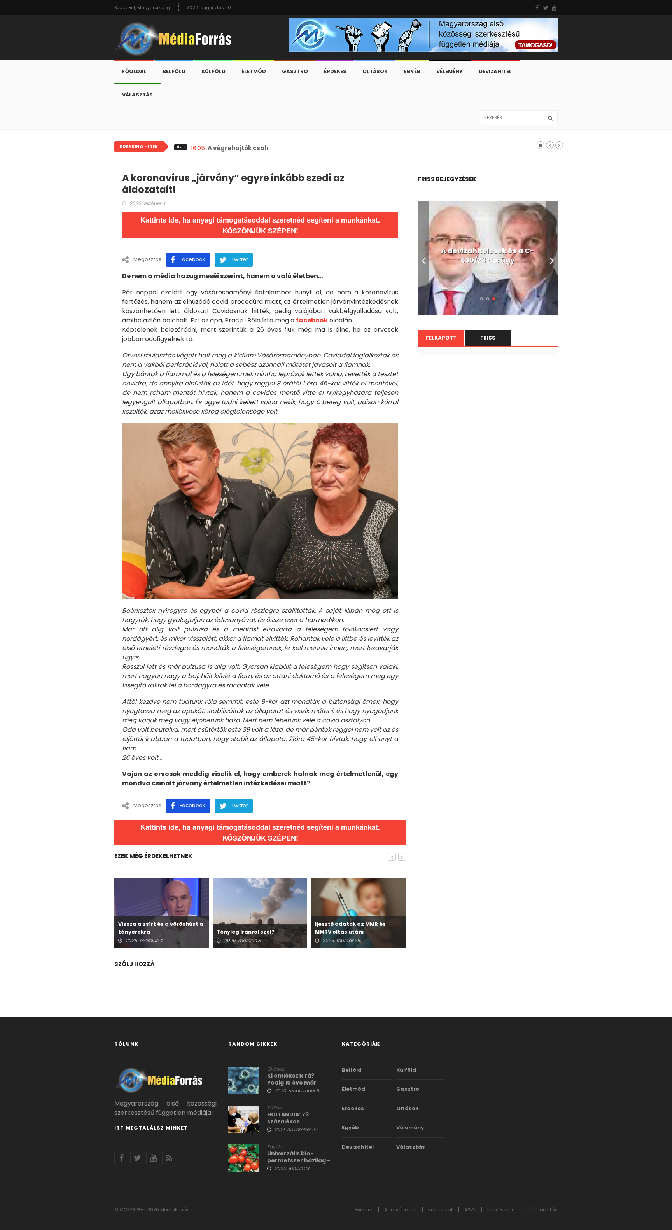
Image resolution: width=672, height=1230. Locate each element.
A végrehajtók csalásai (244, 148)
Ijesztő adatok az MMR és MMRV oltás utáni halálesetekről (350, 931)
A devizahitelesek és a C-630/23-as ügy (487, 255)
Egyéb (412, 71)
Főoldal (134, 71)
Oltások (375, 71)
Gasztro (295, 71)
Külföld (213, 71)
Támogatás (543, 1209)
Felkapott (441, 338)
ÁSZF (470, 1209)
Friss (487, 338)
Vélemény (449, 71)
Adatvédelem (400, 1209)
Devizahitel (495, 71)
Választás (137, 94)
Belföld (174, 71)
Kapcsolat (440, 1209)
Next (552, 258)
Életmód (254, 71)
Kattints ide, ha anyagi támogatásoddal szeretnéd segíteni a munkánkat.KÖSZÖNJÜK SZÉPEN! (260, 225)
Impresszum (502, 1209)
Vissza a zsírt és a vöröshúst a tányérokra (160, 928)
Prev (423, 258)
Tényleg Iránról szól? (246, 932)
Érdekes (335, 71)
